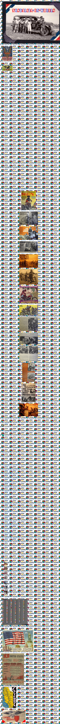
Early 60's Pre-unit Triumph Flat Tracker (10, 531)
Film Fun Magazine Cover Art (8, 493)
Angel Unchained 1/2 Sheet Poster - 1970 (10, 486)
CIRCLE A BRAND (7, 81)
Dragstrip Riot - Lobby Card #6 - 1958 (10, 509)
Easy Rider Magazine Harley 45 (9, 511)
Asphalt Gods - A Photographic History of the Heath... (12, 539)
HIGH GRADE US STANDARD (9, 98)
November (6, 542)
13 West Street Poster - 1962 (8, 471)
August (5, 545)
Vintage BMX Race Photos (8, 535)
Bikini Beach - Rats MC (7, 496)
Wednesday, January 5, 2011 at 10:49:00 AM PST (11, 439)
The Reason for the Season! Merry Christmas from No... (12, 478)
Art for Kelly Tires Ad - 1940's (8, 492)
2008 (4, 556)
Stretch (9, 417)
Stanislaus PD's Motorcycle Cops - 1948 (10, 529)
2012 (4, 459)
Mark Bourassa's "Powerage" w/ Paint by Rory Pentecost (12, 513)
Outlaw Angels (6, 518)
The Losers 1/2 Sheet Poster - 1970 (9, 485)
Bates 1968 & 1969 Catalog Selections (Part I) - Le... (12, 467)
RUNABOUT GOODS (7, 143)
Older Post (56, 443)
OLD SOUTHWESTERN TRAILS (9, 110)
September (6, 544)
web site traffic (3, 628)
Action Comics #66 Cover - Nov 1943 (9, 490)
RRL (5, 138)
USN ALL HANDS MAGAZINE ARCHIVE (11, 166)
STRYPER (5, 154)
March (5, 551)
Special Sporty (6, 507)
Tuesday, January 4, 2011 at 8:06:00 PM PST (11, 431)
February (5, 552)
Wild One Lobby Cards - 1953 (8, 510)
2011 (4, 460)
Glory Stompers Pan (7, 516)
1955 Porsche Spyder (11, 581)
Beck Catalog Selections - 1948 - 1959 (10, 524)
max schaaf (6, 423)
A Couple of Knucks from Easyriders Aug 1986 (11, 487)
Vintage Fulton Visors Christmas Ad (9, 479)
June (5, 548)
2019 (4, 451)
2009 (4, 555)
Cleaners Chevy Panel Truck (12, 576)
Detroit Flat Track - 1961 (7, 466)
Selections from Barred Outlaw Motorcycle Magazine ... (12, 525)
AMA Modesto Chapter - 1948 (8, 530)
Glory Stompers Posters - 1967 (8, 506)
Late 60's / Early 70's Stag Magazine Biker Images (11, 464)
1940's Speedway (6, 503)
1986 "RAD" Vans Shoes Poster (9, 473)
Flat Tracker (6, 505)
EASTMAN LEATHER (7, 87)
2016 (4, 454)
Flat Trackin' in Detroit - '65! (8, 541)
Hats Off (5, 489)
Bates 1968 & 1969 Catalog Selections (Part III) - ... (11, 470)
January (5, 554)
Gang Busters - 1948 (7, 480)
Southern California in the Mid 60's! (9, 523)
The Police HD (6, 484)
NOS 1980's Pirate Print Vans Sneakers (10, 482)
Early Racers (6, 515)
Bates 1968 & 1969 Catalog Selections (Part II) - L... (12, 469)
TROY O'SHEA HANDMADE (9, 160)
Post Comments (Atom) (9, 445)
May (5, 549)
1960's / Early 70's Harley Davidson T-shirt (10, 538)
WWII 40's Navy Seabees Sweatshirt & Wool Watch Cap (12, 504)
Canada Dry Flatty (7, 528)
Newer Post (4, 443)
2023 (4, 450)
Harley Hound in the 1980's (8, 499)
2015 (4, 456)
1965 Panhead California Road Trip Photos (14, 571)
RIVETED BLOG (7, 132)
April (5, 550)
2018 (4, 452)
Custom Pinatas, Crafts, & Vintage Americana (11, 472)
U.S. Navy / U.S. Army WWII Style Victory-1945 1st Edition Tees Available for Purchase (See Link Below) (24, 586)
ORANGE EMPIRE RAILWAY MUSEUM (10, 115)
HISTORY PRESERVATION (8, 104)
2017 (4, 453)
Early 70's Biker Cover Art (8, 517)
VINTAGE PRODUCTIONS (8, 171)
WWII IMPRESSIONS (7, 177)
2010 (4, 461)
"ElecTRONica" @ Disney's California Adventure (11, 537)
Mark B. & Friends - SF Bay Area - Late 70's (11, 526)
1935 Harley (6, 477)
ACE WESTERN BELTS (8, 76)
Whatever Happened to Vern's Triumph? (10, 520)
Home (30, 443)
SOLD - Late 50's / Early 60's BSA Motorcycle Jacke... (12, 476)
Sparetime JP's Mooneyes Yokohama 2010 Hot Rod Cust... (13, 522)
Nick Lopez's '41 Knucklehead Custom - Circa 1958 (12, 497)
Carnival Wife (6, 512)
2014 (4, 457)
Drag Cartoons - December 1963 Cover (10, 491)
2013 (4, 458)
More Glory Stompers (7, 500)
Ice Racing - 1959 (6, 465)
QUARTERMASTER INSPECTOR (9, 121)
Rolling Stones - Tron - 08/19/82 (9, 483)
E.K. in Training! (6, 536)
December (6, 463)
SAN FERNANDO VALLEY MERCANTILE (11, 149)
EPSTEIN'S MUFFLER (7, 93)
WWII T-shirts (6, 183)
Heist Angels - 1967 (7, 519)
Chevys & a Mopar (7, 502)
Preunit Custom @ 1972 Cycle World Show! (14, 591)
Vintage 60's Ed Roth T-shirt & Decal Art (10, 533)
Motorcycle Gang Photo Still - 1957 (9, 498)
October (5, 543)
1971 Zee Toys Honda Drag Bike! (13, 561)
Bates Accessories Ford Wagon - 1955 (9, 474)
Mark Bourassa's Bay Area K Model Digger (10, 532)
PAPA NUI (6, 126)
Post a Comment (4, 441)
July (5, 546)
